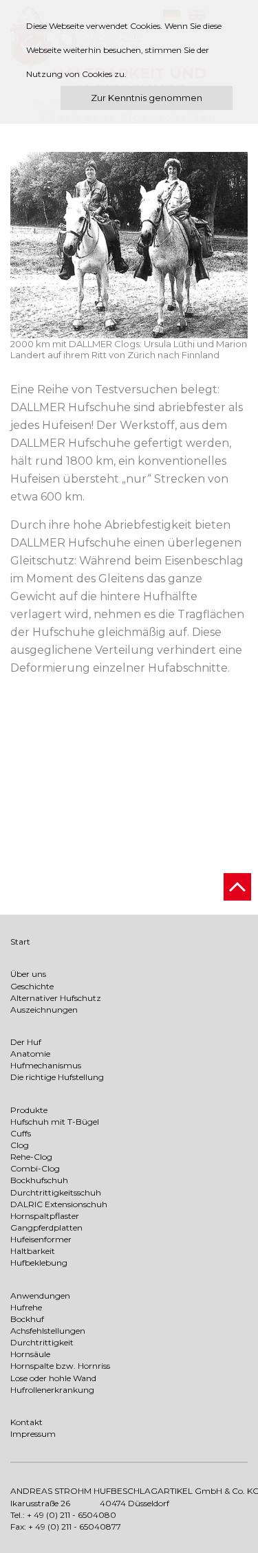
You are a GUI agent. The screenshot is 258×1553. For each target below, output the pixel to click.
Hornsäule (30, 1354)
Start (20, 941)
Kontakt (26, 1422)
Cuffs (20, 1133)
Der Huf (25, 1042)
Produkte (28, 1110)
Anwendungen (40, 1295)
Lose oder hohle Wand (53, 1378)
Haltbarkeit (32, 1251)
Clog (19, 1145)
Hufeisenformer (41, 1239)
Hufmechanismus (45, 1065)
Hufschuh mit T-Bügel (54, 1121)
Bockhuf (27, 1319)
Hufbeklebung (38, 1262)
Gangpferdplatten (46, 1227)
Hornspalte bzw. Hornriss (60, 1366)
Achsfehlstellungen (47, 1330)
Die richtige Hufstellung (57, 1077)
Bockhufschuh (39, 1180)
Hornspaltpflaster (44, 1216)
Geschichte (32, 986)
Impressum (33, 1434)
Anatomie (30, 1053)
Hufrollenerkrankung (52, 1390)
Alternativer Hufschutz (55, 998)
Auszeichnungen (44, 1009)
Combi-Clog (35, 1168)
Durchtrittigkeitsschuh (55, 1192)
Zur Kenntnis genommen (146, 97)
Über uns (28, 974)
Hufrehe (26, 1307)
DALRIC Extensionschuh (58, 1204)
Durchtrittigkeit (42, 1342)
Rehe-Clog (31, 1157)
